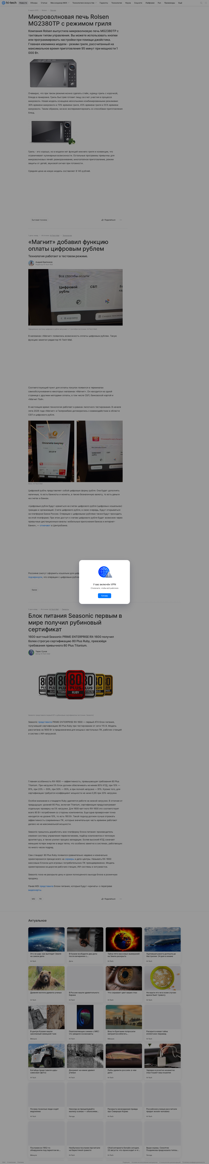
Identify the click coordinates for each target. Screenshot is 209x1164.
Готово (104, 595)
